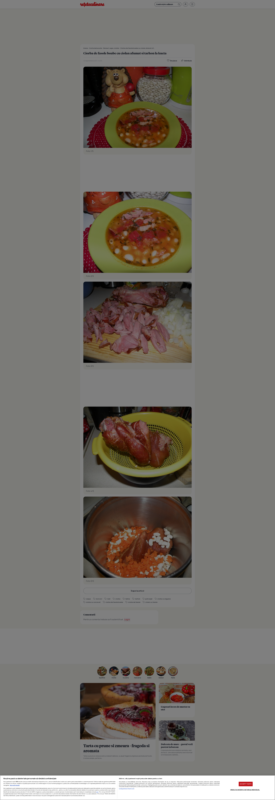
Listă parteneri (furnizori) (126, 788)
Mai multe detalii (15, 785)
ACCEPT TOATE (245, 784)
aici (97, 792)
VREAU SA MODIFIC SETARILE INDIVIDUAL (245, 790)
